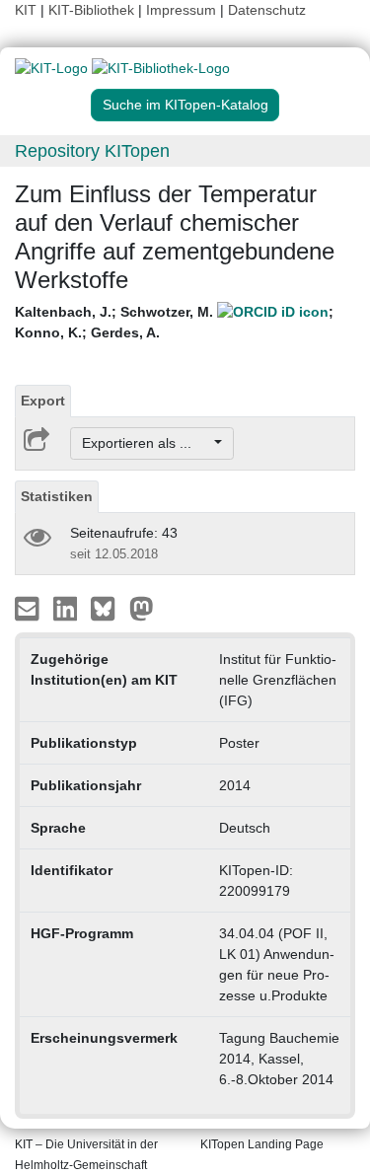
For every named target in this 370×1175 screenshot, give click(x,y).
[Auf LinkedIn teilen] (67, 608)
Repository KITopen (92, 151)
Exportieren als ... (146, 443)
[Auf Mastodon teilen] (141, 608)
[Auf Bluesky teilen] (108, 608)
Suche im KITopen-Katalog (185, 104)
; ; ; (174, 322)
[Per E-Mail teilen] (29, 608)
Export (43, 400)
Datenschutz (267, 10)
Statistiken (57, 496)
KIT (26, 10)
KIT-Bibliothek (93, 10)
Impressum (181, 10)
